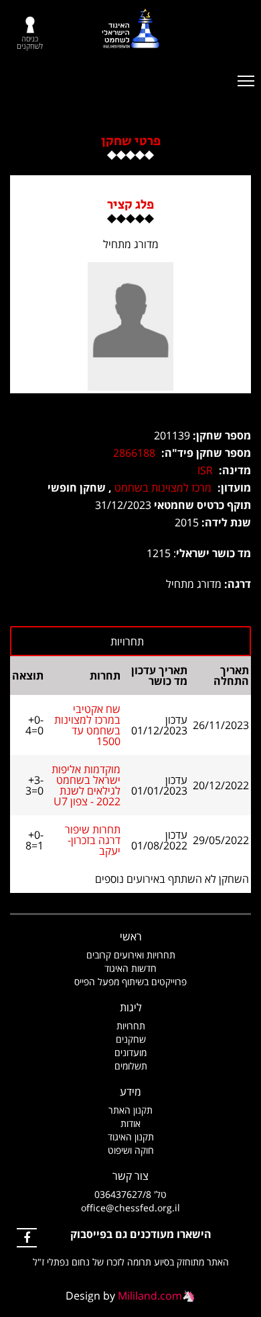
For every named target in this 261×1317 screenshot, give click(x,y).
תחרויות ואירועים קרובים (130, 954)
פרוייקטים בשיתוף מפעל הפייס (130, 981)
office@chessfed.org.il (130, 1207)
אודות (130, 1123)
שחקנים (131, 1039)
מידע (130, 1091)
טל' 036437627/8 (130, 1194)
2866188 (134, 452)
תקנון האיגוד (131, 1136)
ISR (205, 470)
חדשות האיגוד (130, 968)
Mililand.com (150, 1295)
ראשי (131, 936)
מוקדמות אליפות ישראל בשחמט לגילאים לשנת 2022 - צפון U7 (86, 785)
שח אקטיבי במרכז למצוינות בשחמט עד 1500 (87, 725)
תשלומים (130, 1065)
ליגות (131, 1007)
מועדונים (130, 1052)
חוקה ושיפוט (131, 1150)
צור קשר (130, 1176)
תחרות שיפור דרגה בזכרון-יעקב (92, 840)
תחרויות (130, 1025)
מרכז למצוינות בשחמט (162, 487)
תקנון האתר (130, 1110)
